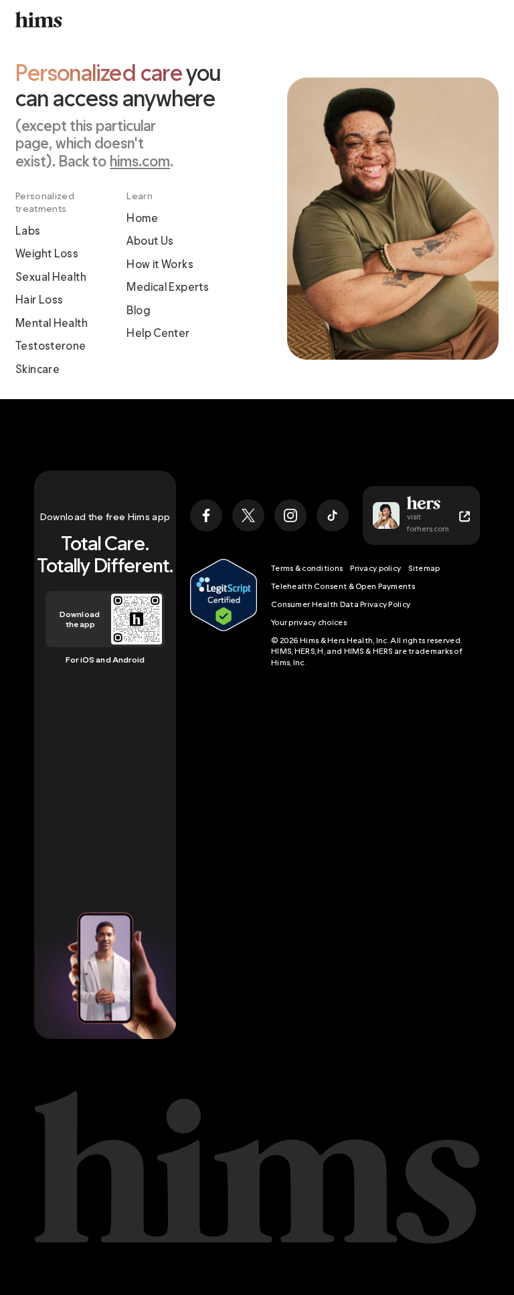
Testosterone (50, 345)
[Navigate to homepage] (38, 19)
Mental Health (51, 323)
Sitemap (424, 568)
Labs (28, 230)
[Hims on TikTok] (333, 515)
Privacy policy (375, 568)
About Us (149, 240)
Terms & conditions (307, 568)
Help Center (157, 333)
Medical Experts (167, 286)
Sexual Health (50, 276)
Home (142, 218)
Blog (138, 310)
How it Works (159, 264)
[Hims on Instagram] (290, 515)
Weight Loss (46, 253)
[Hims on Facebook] (206, 515)
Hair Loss (39, 299)
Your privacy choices (309, 622)
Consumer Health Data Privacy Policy (340, 604)
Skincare (37, 369)
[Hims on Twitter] (248, 515)
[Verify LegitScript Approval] (223, 613)
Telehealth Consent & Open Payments (343, 586)
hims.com (140, 161)
